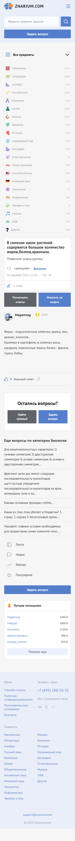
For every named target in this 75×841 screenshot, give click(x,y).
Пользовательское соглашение (16, 707)
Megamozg (13, 617)
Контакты (10, 715)
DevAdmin (13, 629)
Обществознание (15, 769)
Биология (40, 268)
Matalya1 (12, 623)
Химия (8, 764)
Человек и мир (13, 798)
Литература (11, 740)
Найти (66, 21)
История (43, 746)
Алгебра (9, 746)
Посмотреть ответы (20, 300)
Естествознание (48, 764)
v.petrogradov (22, 268)
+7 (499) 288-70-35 (53, 690)
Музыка (42, 769)
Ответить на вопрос (54, 300)
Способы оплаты (14, 690)
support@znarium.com (37, 815)
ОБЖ (41, 775)
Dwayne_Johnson (17, 642)
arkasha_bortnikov (17, 635)
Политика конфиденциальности (18, 697)
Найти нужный (22, 417)
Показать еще (37, 652)
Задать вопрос (37, 34)
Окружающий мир (49, 752)
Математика (12, 735)
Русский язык (12, 752)
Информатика (13, 792)
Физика (42, 735)
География (44, 758)
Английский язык (15, 775)
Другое (42, 781)
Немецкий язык (14, 781)
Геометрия (11, 758)
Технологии (11, 787)
